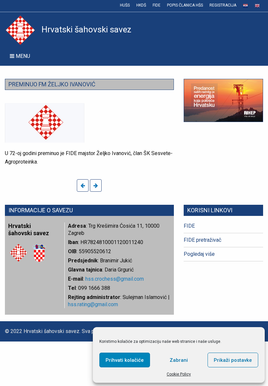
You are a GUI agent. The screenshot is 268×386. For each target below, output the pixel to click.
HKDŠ (141, 5)
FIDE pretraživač (202, 240)
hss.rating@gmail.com (93, 304)
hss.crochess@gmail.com (114, 279)
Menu (22, 56)
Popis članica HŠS (185, 5)
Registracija (222, 5)
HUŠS (125, 5)
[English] (257, 6)
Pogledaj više (199, 254)
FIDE (156, 5)
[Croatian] (245, 6)
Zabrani (179, 360)
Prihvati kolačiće (125, 360)
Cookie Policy (179, 374)
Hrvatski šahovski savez (86, 29)
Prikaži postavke (233, 360)
